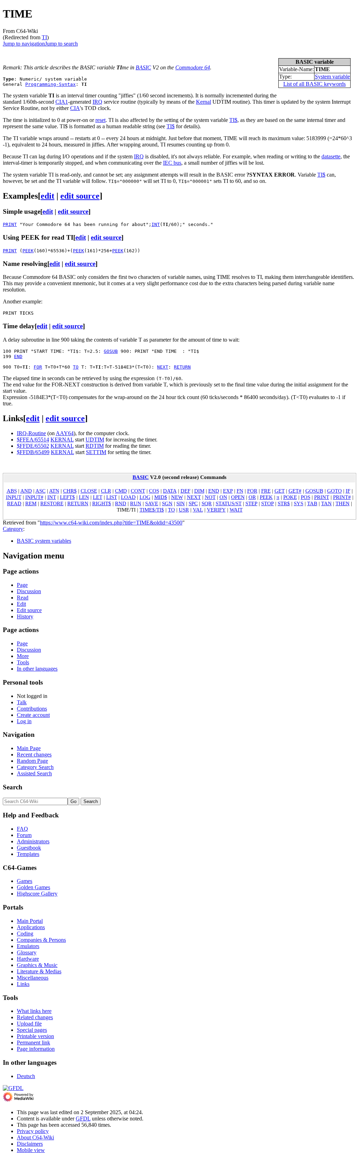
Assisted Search (34, 773)
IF (348, 491)
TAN (326, 503)
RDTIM (95, 446)
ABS (12, 491)
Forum (24, 835)
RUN (135, 503)
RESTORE (51, 503)
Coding (25, 934)
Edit (21, 604)
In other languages (37, 669)
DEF (185, 491)
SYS (298, 503)
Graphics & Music (37, 965)
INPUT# (34, 497)
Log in (24, 721)
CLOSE (89, 491)
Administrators (33, 841)
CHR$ (70, 491)
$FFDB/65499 (33, 452)
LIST (111, 497)
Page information (36, 1049)
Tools (23, 662)
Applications (31, 927)
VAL (198, 510)
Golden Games (33, 887)
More (23, 656)
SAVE (151, 503)
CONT (138, 491)
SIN (180, 503)
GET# (295, 491)
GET (280, 491)
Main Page (29, 748)
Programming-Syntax (50, 84)
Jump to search (61, 44)
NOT (210, 497)
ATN (54, 491)
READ (14, 503)
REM (30, 503)
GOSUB (111, 351)
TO (76, 367)
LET (97, 497)
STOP (267, 503)
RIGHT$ (101, 503)
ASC (40, 491)
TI (44, 37)
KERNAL (62, 440)
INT (155, 224)
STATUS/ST (229, 503)
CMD (121, 491)
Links (23, 984)
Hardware (28, 959)
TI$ (233, 120)
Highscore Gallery (37, 894)
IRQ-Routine (31, 433)
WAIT (236, 510)
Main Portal (30, 921)
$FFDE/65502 (33, 446)
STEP (251, 503)
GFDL (83, 1119)
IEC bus (172, 163)
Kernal (203, 102)
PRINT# (342, 497)
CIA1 (61, 102)
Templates (28, 854)
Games (24, 881)
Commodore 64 (192, 67)
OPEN (238, 497)
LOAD (128, 497)
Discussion (29, 591)
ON (223, 497)
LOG (145, 497)
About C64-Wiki (35, 1137)
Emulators (28, 946)
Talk (22, 702)
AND (26, 491)
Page (22, 585)
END (18, 356)
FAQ (22, 829)
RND (120, 503)
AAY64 (65, 433)
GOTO (334, 491)
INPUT (13, 497)
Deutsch (26, 1076)
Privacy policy (33, 1131)
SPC (193, 503)
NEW (177, 497)
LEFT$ (67, 497)
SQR (207, 503)
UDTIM (95, 440)
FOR (38, 367)
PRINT (10, 224)
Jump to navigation (24, 44)
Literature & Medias (39, 971)
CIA (75, 108)
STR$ (284, 503)
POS (305, 497)
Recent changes (34, 754)
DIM (199, 491)
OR (252, 497)
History (25, 616)
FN (240, 491)
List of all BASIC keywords (314, 84)
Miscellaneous (32, 978)
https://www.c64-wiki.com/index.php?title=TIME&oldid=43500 (111, 523)
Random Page (32, 761)
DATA (170, 491)
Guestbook (29, 848)
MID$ (160, 497)
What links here (34, 1011)
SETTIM (96, 452)
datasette (330, 156)
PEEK (28, 250)
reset (100, 120)
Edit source (29, 610)
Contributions (32, 709)
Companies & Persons (41, 940)
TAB (312, 503)
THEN (343, 503)
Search (12, 787)
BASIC (143, 67)
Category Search (35, 767)
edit (47, 195)
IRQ (97, 102)
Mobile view (31, 1150)
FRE (266, 491)
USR (184, 510)
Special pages (32, 1030)
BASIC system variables (44, 541)
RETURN (182, 367)
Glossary (26, 952)
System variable (332, 77)
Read (22, 598)
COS (154, 491)
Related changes (35, 1017)
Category (13, 529)
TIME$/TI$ (152, 510)
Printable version (35, 1036)
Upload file (29, 1024)
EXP (228, 491)
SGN (167, 503)
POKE (290, 497)
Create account (33, 715)
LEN (84, 497)
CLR (106, 491)
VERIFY (216, 510)
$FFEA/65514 (33, 440)
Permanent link (33, 1042)
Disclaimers (30, 1144)
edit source (80, 195)
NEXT (162, 367)
